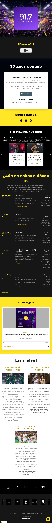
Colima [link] (31, 137)
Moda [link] (47, 139)
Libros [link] (43, 139)
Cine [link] (26, 137)
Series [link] (19, 141)
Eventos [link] (24, 139)
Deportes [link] (37, 137)
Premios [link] (32, 140)
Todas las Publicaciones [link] (11, 137)
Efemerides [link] (44, 137)
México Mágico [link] (13, 140)
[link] (21, 120)
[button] (21, 206)
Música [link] (20, 140)
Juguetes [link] (37, 139)
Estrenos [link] (17, 139)
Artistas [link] (22, 137)
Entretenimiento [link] (9, 139)
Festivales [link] (30, 139)
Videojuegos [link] (33, 141)
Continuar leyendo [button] (17, 163)
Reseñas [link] (48, 140)
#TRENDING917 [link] (26, 332)
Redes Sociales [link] (40, 140)
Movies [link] (5, 140)
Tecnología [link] (25, 141)
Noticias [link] (26, 140)
